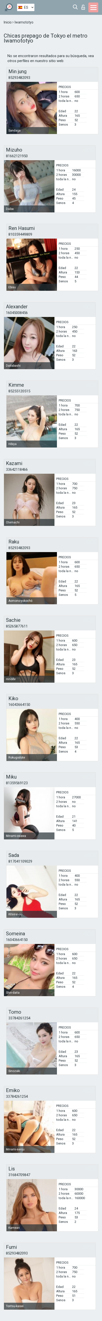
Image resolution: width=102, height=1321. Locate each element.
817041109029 (20, 861)
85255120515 (19, 391)
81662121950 (17, 156)
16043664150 (19, 704)
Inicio (8, 22)
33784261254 (19, 1018)
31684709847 (19, 1175)
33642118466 (17, 469)
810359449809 (20, 234)
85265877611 (17, 626)
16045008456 (17, 313)
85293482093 (19, 77)
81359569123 (17, 783)
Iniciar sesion (84, 5)
